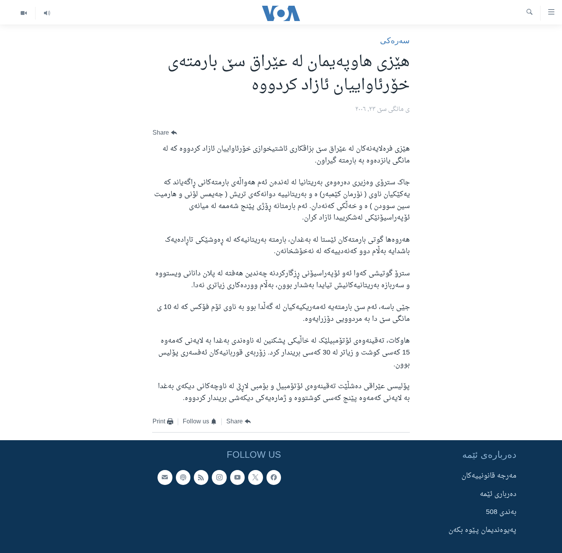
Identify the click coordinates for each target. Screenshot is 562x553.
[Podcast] (183, 477)
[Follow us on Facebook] (273, 477)
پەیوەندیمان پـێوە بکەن (482, 530)
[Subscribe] (165, 477)
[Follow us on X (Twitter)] (255, 477)
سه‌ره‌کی (395, 40)
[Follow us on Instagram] (219, 477)
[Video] (23, 13)
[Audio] (46, 13)
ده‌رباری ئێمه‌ (498, 494)
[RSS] (201, 477)
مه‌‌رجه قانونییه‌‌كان (489, 476)
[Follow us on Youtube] (237, 477)
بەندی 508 (501, 512)
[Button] (165, 133)
